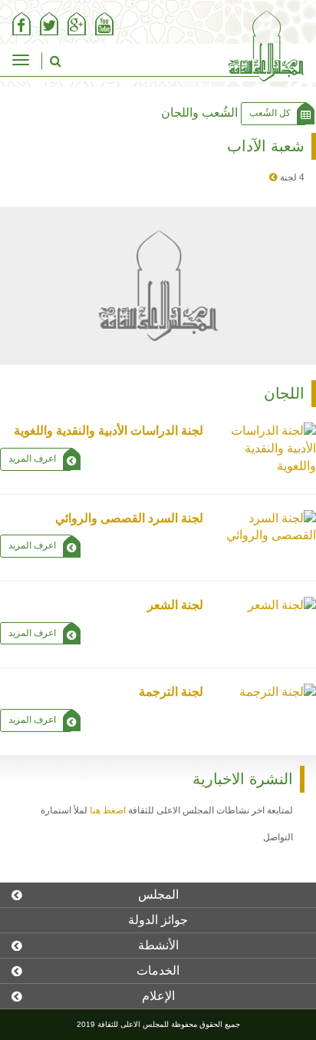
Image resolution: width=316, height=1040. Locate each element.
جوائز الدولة (158, 919)
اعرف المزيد (32, 458)
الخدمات (158, 970)
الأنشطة (158, 945)
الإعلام (158, 995)
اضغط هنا (108, 810)
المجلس (158, 894)
